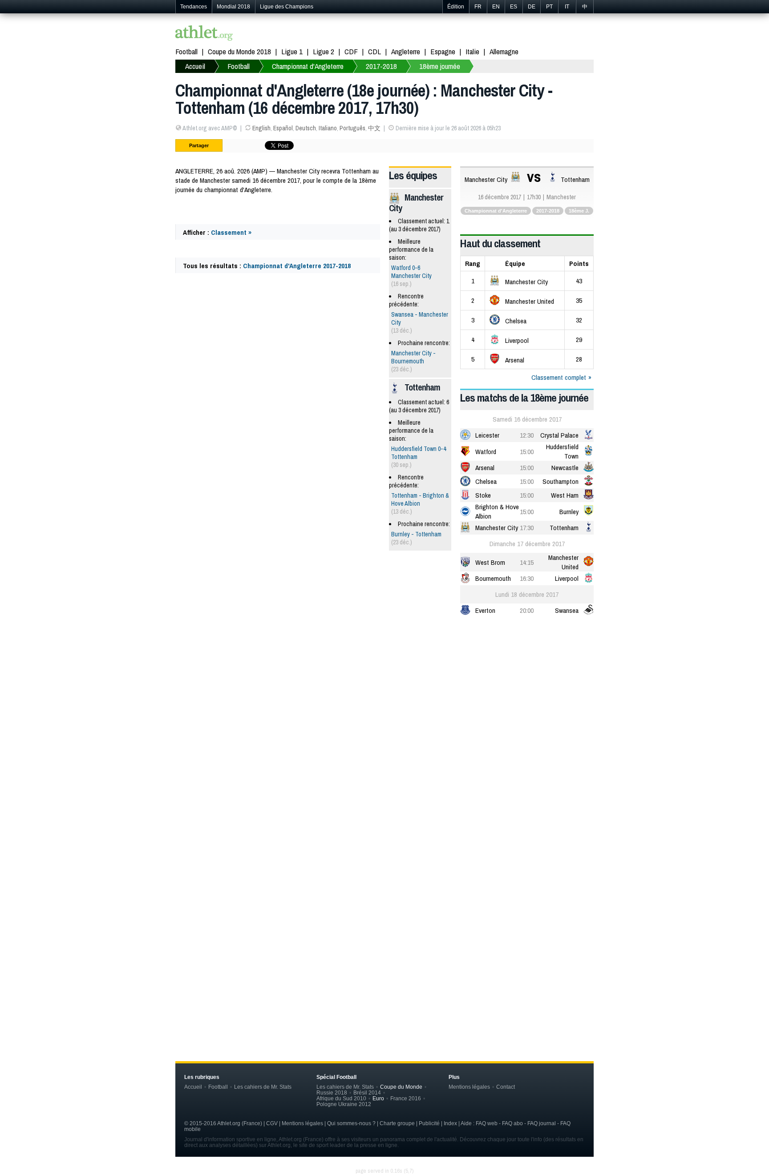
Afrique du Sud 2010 (341, 1098)
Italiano (328, 128)
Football (186, 51)
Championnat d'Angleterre (308, 66)
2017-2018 (381, 66)
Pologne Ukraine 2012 (343, 1104)
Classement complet (558, 377)
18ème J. (579, 210)
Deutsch (305, 128)
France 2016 (405, 1098)
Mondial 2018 (233, 7)
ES (513, 7)
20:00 (527, 610)
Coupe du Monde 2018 (239, 51)
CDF (351, 51)
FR (478, 7)
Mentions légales (469, 1087)
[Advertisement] (384, 693)
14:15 (527, 562)
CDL (374, 51)
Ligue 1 (292, 51)
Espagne (442, 51)
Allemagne (504, 51)
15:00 (527, 451)
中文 (374, 128)
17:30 (527, 527)
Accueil (195, 66)
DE (531, 7)
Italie (472, 51)
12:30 (527, 435)
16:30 (527, 578)
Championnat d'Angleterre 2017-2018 (297, 265)
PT (549, 7)
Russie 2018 (331, 1092)
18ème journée (439, 66)
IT (567, 7)
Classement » (231, 232)
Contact (505, 1087)
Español (283, 128)
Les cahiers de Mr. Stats (262, 1087)
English (261, 128)
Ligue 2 (323, 51)
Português (352, 128)
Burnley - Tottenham (416, 534)
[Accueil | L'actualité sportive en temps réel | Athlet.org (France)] (204, 34)
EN (496, 7)
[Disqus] (384, 894)
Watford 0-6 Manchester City (411, 272)
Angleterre (405, 51)
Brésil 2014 (367, 1092)
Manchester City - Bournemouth (413, 357)
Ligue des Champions (286, 7)
